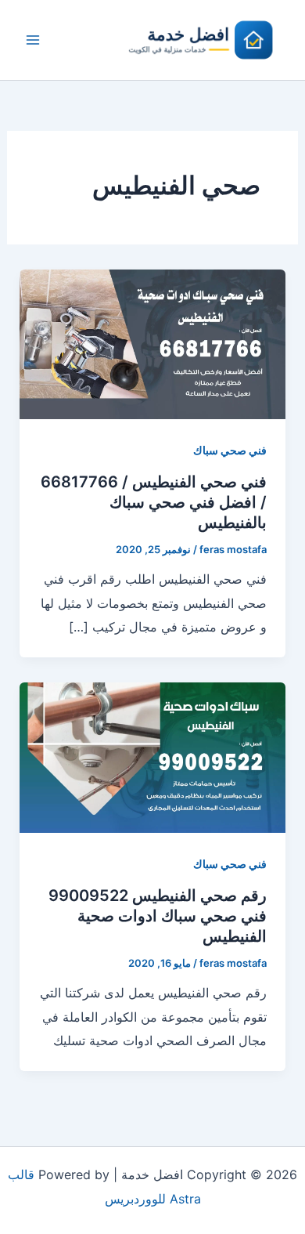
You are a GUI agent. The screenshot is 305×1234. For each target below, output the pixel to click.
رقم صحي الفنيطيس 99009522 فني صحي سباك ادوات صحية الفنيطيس (157, 916)
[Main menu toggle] (33, 40)
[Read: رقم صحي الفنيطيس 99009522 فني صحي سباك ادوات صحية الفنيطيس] (153, 757)
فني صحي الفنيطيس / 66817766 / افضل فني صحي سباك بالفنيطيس (154, 502)
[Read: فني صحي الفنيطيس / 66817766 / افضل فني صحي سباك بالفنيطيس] (153, 343)
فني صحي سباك (230, 450)
